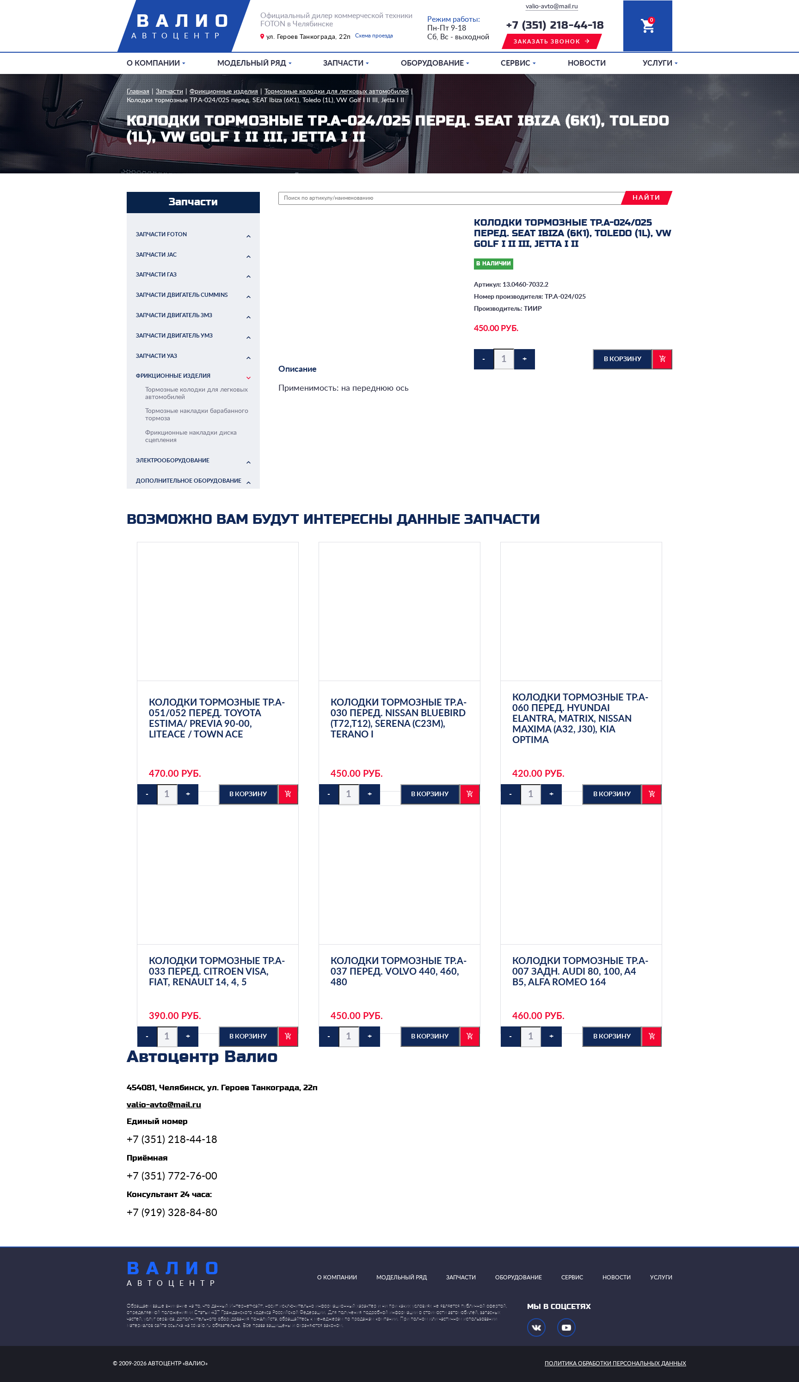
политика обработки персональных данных (615, 1363)
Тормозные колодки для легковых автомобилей (336, 91)
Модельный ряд (251, 63)
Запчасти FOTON (161, 234)
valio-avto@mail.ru (552, 6)
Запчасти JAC (156, 255)
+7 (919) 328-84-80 (172, 1213)
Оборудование (432, 63)
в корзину (622, 359)
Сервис (515, 63)
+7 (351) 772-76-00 (172, 1176)
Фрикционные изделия (224, 91)
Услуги (657, 63)
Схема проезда (374, 35)
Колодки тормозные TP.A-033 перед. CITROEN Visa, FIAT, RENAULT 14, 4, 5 (217, 972)
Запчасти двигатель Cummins (182, 295)
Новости (587, 63)
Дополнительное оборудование (188, 481)
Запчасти (343, 63)
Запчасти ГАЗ (156, 274)
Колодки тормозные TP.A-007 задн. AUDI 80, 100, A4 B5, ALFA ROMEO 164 (580, 972)
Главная (138, 91)
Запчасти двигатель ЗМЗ (174, 315)
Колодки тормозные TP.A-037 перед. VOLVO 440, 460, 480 (399, 972)
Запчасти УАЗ (156, 356)
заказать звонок (547, 41)
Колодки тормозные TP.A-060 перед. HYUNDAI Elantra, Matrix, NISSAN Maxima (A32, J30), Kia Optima (580, 719)
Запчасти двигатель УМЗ (174, 335)
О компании (153, 63)
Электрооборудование (172, 460)
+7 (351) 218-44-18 (555, 25)
